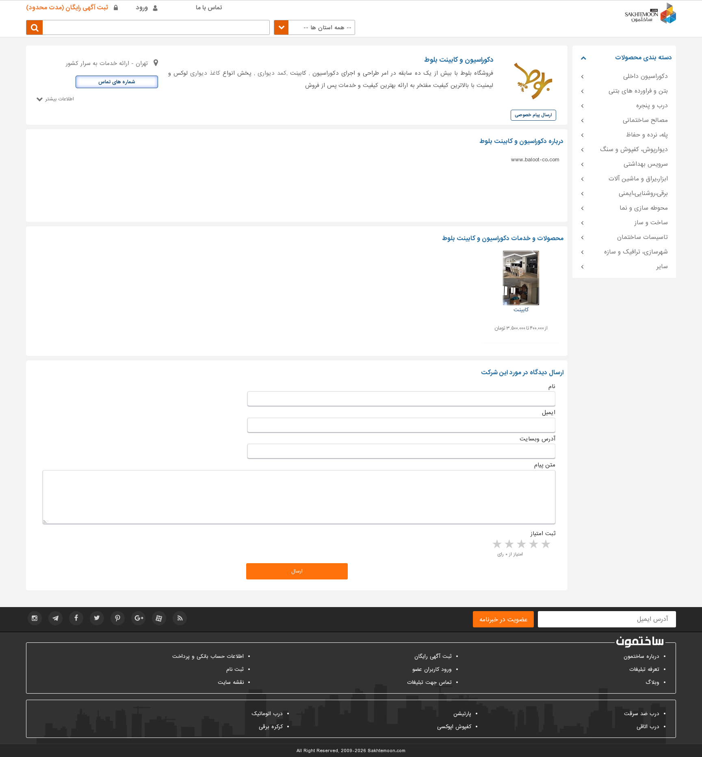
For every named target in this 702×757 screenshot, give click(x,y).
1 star (545, 544)
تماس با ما (209, 7)
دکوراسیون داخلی (645, 76)
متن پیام (544, 464)
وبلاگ (652, 682)
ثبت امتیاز (543, 533)
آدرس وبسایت (537, 438)
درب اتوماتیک (267, 714)
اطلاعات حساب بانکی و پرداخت (208, 656)
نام (551, 386)
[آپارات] (159, 618)
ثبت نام (235, 669)
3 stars (521, 544)
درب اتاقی (648, 727)
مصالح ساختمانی (645, 120)
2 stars (533, 544)
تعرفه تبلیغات (644, 669)
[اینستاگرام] (35, 618)
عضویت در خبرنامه (503, 620)
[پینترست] (117, 618)
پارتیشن (462, 714)
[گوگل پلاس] (138, 618)
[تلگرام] (55, 618)
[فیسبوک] (76, 618)
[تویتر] (97, 618)
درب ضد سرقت (641, 714)
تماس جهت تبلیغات (429, 682)
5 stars (496, 544)
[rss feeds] (180, 618)
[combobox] (314, 27)
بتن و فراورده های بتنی (638, 91)
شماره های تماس (116, 82)
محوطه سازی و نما (644, 208)
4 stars (509, 544)
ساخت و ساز (651, 223)
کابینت (521, 310)
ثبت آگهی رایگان (433, 656)
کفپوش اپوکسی (454, 727)
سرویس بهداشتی (646, 164)
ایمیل (548, 412)
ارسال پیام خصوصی (533, 115)
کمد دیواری (272, 73)
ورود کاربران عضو (432, 669)
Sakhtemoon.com (386, 751)
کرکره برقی (271, 727)
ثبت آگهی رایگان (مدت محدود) (67, 8)
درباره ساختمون (641, 656)
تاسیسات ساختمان (642, 237)
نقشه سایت (231, 682)
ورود (142, 8)
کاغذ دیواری (205, 73)
